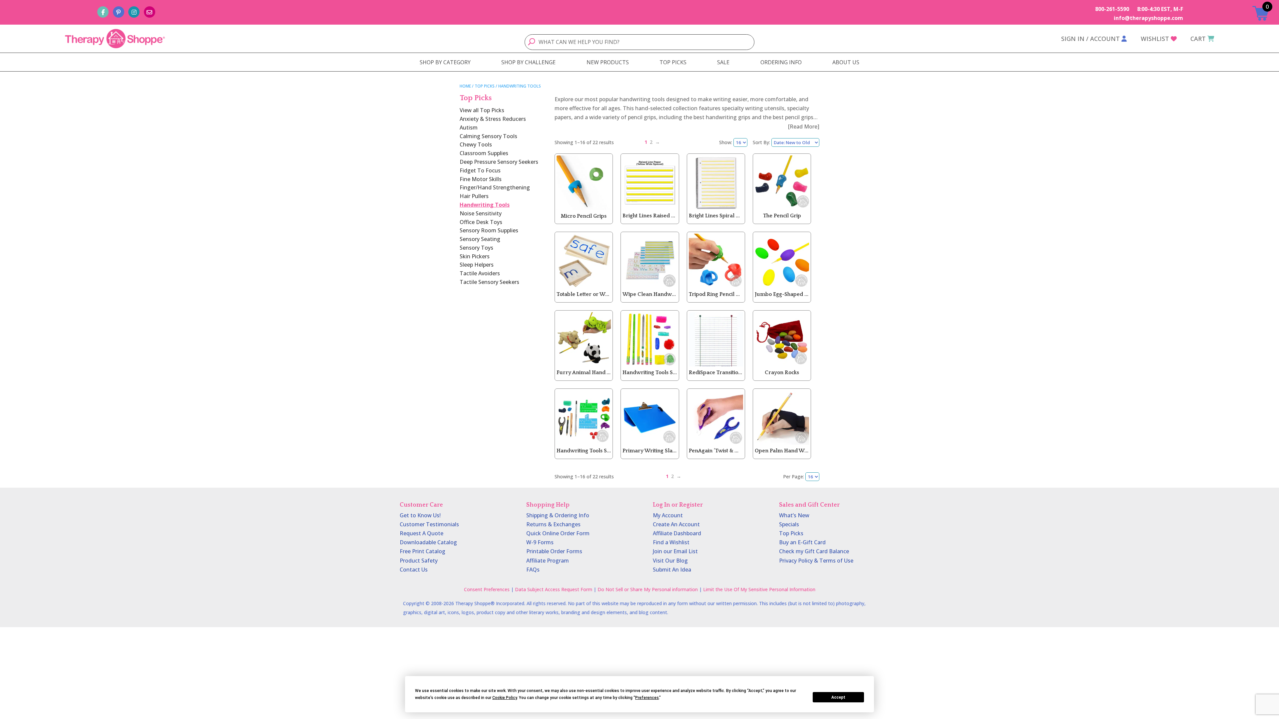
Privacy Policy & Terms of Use (816, 560)
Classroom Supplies (484, 153)
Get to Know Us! (420, 515)
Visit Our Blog (670, 560)
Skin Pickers (475, 256)
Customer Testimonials (429, 524)
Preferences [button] (647, 697)
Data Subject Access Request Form (553, 589)
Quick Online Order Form (558, 533)
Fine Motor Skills (481, 179)
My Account (668, 515)
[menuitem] (445, 62)
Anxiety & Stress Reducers (493, 118)
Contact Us (414, 569)
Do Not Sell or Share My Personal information (648, 589)
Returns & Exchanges (553, 524)
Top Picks (485, 86)
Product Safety (419, 560)
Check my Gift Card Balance (814, 551)
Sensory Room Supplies (489, 230)
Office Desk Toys (481, 222)
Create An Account (676, 524)
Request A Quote (421, 533)
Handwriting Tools (485, 204)
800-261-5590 (1112, 9)
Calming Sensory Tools (488, 136)
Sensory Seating (480, 239)
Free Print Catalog (422, 551)
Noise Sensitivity (481, 213)
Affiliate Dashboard (677, 533)
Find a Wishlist (671, 542)
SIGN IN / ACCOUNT (1090, 39)
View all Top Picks (482, 110)
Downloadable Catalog (428, 542)
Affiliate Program (547, 560)
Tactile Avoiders (480, 273)
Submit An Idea (672, 569)
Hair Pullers (474, 196)
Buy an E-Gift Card (802, 542)
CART (1198, 39)
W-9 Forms (540, 542)
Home (465, 86)
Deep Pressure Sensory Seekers (499, 161)
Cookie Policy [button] (504, 697)
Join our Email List (675, 551)
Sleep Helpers (477, 264)
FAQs (533, 569)
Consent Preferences (487, 589)
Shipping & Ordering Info (557, 515)
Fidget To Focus (480, 170)
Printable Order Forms (554, 551)
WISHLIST (1155, 39)
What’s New (794, 515)
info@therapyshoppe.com (1148, 18)
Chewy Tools (476, 144)
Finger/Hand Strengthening (495, 187)
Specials (789, 524)
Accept (838, 697)
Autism (469, 127)
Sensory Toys (476, 247)
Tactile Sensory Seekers (489, 282)
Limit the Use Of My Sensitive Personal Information (759, 589)
